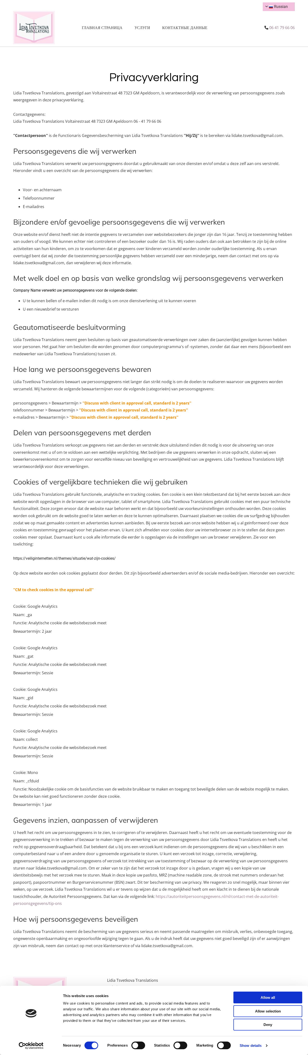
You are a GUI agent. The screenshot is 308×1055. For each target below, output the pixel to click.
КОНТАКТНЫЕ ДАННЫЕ (184, 27)
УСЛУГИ (142, 27)
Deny (267, 1025)
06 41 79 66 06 (282, 27)
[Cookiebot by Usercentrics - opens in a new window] (31, 1045)
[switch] (138, 1045)
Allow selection (268, 1011)
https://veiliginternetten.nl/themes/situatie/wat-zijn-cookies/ (64, 558)
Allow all (268, 997)
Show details (251, 1045)
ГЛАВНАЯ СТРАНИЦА (102, 27)
